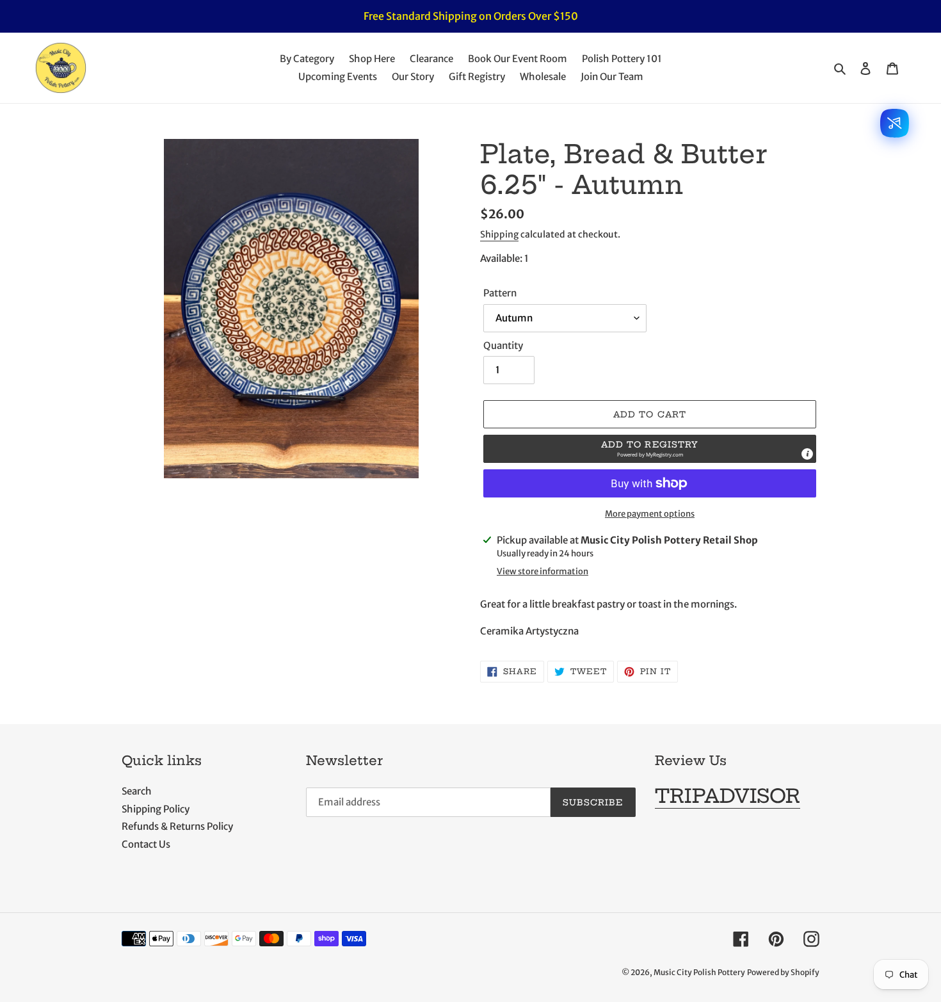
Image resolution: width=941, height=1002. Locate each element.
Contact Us (146, 844)
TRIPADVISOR (727, 796)
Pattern (500, 293)
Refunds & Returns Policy (177, 826)
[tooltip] (807, 454)
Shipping (499, 234)
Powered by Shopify (783, 972)
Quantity (503, 345)
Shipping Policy (155, 809)
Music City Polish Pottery (699, 972)
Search (137, 791)
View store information (542, 571)
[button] (649, 449)
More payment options (650, 513)
